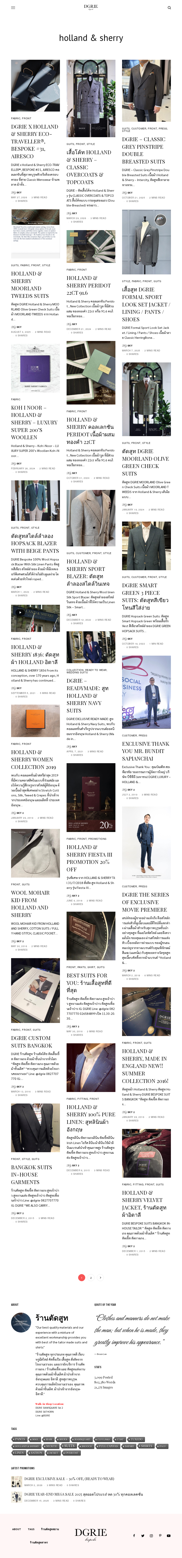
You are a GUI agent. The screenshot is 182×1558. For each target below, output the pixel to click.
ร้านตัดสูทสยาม (50, 1529)
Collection (75, 670)
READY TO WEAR (96, 670)
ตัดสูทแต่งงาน (76, 1369)
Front (26, 118)
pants (81, 967)
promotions (97, 838)
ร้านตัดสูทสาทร (39, 1542)
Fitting (82, 1098)
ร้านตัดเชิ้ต (54, 1369)
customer (138, 128)
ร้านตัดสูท (43, 1354)
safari (129, 1446)
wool (35, 1439)
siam (49, 1439)
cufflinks (104, 1439)
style (91, 144)
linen (19, 1452)
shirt (91, 967)
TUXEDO (136, 1439)
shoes (63, 1439)
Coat (120, 1439)
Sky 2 (131, 789)
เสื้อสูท (65, 1359)
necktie (51, 1446)
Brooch (87, 1446)
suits (70, 144)
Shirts (146, 1446)
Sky (19, 192)
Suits (69, 1445)
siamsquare (82, 1439)
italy (163, 1446)
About (16, 1529)
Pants (20, 1439)
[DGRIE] (91, 7)
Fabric (15, 118)
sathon (36, 1453)
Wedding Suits (77, 672)
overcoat (72, 1452)
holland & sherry (27, 1446)
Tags (31, 1529)
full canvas (108, 1446)
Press (163, 128)
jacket (53, 1452)
